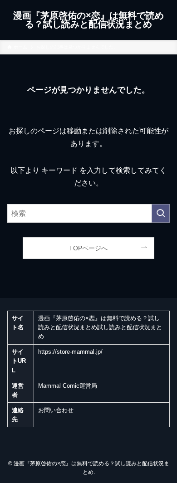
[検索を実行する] (161, 213)
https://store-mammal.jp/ (70, 352)
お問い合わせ (56, 410)
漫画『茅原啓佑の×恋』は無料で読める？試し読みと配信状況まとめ (88, 20)
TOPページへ (88, 248)
